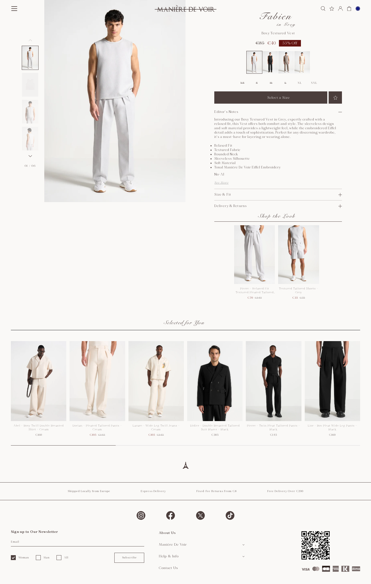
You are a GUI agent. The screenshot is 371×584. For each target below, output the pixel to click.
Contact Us (168, 568)
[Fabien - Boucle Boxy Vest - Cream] (302, 62)
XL (299, 83)
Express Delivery (153, 491)
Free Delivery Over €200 (285, 491)
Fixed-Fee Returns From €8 (216, 491)
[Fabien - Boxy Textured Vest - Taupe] (286, 62)
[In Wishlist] (335, 97)
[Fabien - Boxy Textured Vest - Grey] (254, 62)
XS (242, 83)
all (66, 557)
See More (221, 182)
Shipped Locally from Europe (89, 491)
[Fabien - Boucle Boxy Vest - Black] (270, 62)
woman (23, 557)
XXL (314, 83)
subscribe (129, 557)
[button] (30, 58)
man (46, 557)
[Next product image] (30, 156)
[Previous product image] (30, 40)
